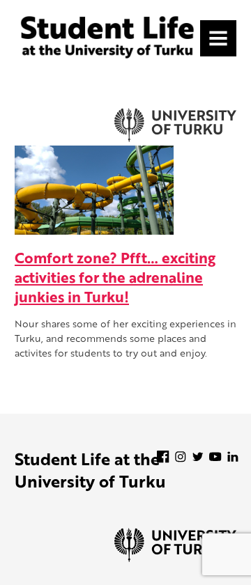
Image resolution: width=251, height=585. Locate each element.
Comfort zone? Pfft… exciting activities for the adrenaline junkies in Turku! (115, 277)
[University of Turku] (175, 558)
